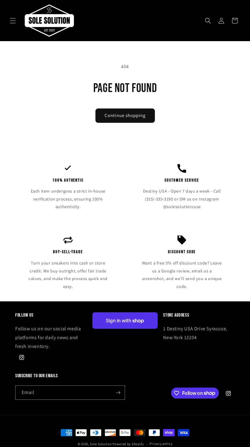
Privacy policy (161, 444)
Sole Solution (101, 444)
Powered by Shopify (128, 444)
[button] (13, 20)
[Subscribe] (118, 392)
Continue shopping (125, 115)
